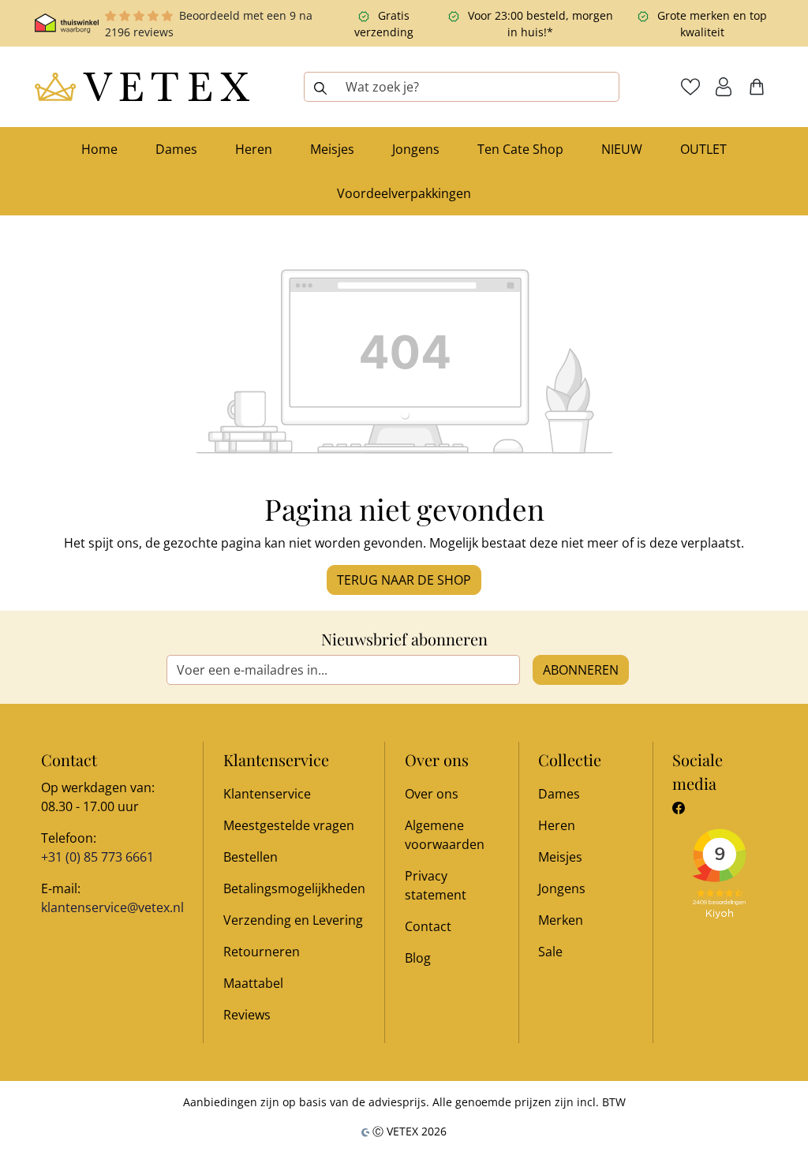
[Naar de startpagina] (142, 87)
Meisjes (560, 857)
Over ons (431, 793)
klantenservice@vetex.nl (112, 907)
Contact (428, 926)
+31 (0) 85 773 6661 (97, 857)
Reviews (247, 1014)
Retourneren (261, 951)
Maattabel (253, 983)
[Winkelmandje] (756, 86)
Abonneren (581, 670)
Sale (550, 951)
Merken (560, 920)
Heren (556, 825)
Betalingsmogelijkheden (294, 888)
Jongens (561, 888)
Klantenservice (267, 793)
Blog (418, 958)
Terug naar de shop (404, 580)
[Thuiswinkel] (67, 23)
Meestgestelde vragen (288, 825)
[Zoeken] (320, 87)
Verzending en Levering (293, 920)
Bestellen (250, 857)
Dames (559, 793)
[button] (723, 86)
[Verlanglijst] (690, 86)
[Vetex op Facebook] (678, 808)
